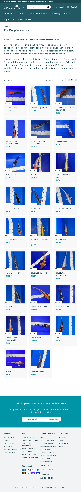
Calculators (45, 458)
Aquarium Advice (47, 452)
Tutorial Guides (46, 443)
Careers (7, 440)
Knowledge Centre (60, 13)
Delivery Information (30, 440)
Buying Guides (46, 461)
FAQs (42, 437)
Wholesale (8, 446)
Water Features (37, 13)
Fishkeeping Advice (48, 446)
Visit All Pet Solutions (12, 449)
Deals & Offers (64, 443)
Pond (21, 13)
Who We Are (9, 437)
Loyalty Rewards (10, 443)
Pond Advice (45, 449)
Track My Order (28, 437)
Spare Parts (63, 446)
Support (8, 19)
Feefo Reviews (10, 452)
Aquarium (9, 13)
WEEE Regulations (29, 454)
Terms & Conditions (30, 457)
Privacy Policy (27, 451)
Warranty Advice (29, 448)
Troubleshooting (47, 440)
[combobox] (39, 7)
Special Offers (24, 19)
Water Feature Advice (49, 455)
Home (6, 27)
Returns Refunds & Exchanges (29, 444)
